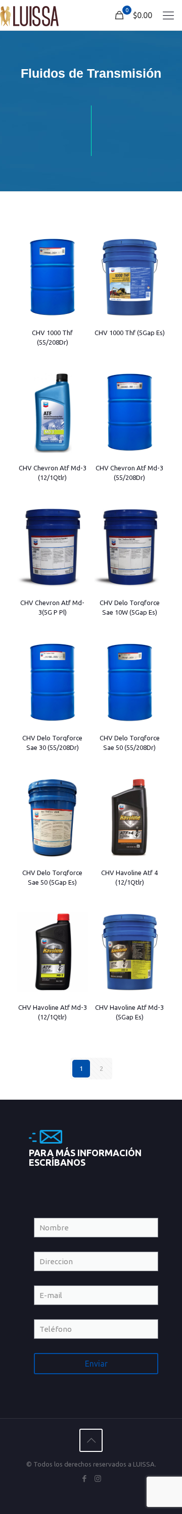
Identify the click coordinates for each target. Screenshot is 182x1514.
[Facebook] (84, 1478)
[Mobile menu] (168, 15)
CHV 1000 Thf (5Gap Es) (130, 332)
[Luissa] (29, 15)
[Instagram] (98, 1478)
